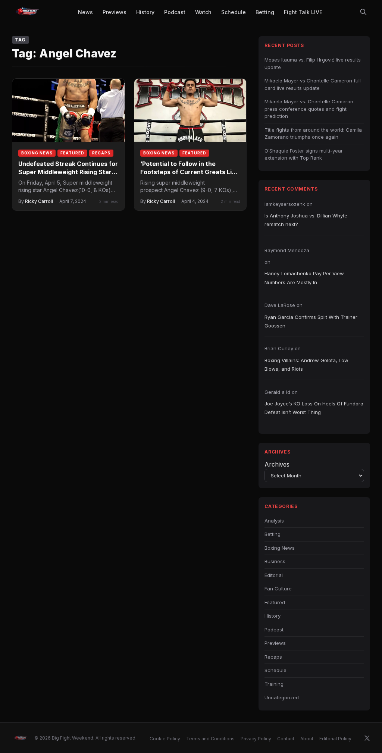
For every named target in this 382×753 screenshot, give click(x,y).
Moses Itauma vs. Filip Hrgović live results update (312, 63)
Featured (72, 153)
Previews (275, 643)
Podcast (274, 630)
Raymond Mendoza (286, 250)
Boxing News (37, 153)
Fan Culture (278, 589)
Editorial (273, 575)
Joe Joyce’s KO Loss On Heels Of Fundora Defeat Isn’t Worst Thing (313, 408)
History (272, 616)
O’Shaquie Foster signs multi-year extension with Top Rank (303, 154)
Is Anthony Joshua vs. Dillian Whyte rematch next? (305, 220)
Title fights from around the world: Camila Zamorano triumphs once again (313, 133)
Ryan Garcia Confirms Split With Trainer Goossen (310, 321)
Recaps (101, 153)
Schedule (275, 670)
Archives (276, 464)
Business (274, 561)
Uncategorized (281, 697)
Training (274, 684)
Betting (272, 534)
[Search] (363, 12)
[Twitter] (367, 738)
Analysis (274, 521)
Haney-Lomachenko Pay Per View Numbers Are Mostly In (304, 277)
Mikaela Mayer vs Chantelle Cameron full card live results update (312, 84)
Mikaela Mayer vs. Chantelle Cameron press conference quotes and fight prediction (308, 108)
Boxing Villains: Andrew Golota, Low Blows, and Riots (306, 364)
